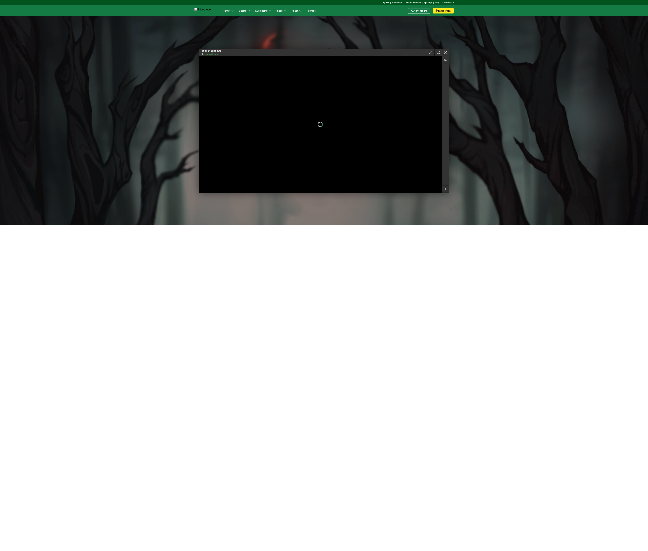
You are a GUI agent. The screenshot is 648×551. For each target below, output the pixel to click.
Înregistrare (443, 10)
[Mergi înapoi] (445, 52)
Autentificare (419, 10)
